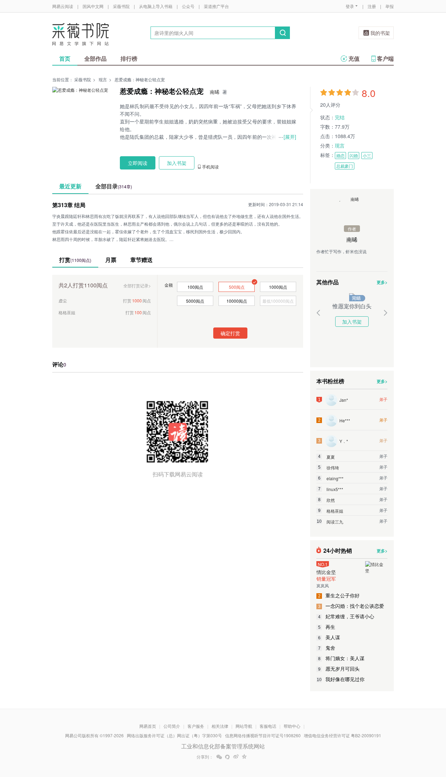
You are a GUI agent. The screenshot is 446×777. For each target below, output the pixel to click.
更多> (382, 282)
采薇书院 (121, 6)
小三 (367, 155)
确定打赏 (230, 333)
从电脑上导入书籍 (155, 6)
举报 (389, 6)
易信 (227, 757)
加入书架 (352, 321)
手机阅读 (210, 167)
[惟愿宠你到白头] (352, 296)
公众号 (188, 6)
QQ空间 (244, 757)
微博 (236, 757)
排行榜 (129, 58)
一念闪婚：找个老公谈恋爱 (351, 605)
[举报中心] (413, 736)
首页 (64, 58)
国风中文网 (93, 6)
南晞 (215, 91)
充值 (354, 58)
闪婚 (353, 155)
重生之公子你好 (339, 595)
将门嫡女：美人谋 (341, 658)
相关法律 (220, 726)
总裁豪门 (344, 166)
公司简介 (171, 726)
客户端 (385, 58)
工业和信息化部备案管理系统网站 (223, 746)
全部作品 (95, 58)
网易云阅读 (62, 6)
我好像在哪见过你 (340, 679)
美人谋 (329, 637)
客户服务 (195, 726)
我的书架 (380, 32)
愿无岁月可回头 (339, 668)
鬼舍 (327, 647)
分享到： (205, 757)
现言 (103, 79)
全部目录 (113, 186)
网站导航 (244, 726)
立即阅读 (137, 162)
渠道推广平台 (216, 6)
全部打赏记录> (137, 285)
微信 (219, 757)
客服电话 (268, 726)
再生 (327, 626)
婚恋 (340, 155)
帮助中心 (292, 726)
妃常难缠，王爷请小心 (346, 616)
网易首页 (147, 726)
